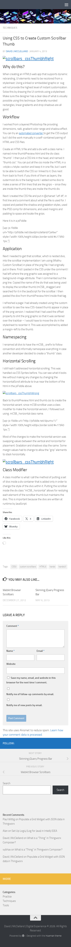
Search (6, 783)
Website (10, 664)
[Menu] (66, 4)
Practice (7, 896)
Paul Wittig (9, 819)
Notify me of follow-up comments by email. (30, 694)
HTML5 (43, 566)
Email (40, 650)
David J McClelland (17, 51)
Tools (6, 905)
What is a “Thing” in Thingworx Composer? (38, 849)
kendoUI (62, 566)
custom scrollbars (28, 566)
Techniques (10, 27)
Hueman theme (54, 935)
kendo (52, 566)
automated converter (31, 133)
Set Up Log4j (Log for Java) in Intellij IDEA (34, 831)
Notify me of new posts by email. (24, 705)
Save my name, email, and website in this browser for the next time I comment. (31, 680)
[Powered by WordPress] (23, 936)
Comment (12, 626)
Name (10, 650)
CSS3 (14, 566)
